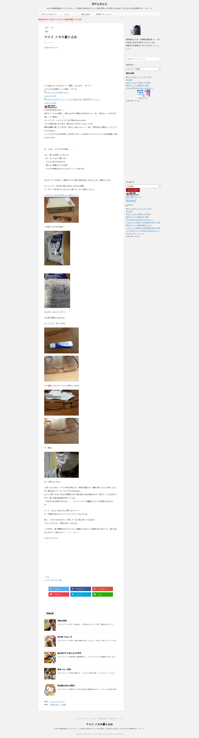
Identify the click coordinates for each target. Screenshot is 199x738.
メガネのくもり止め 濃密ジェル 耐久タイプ (61, 195)
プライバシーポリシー (48, 14)
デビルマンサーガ (57, 702)
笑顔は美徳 (62, 621)
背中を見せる (99, 4)
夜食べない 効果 (64, 669)
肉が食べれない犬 (64, 637)
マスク (48, 580)
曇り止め (55, 580)
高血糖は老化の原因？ (66, 686)
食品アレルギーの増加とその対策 (138, 83)
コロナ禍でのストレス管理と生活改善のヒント (143, 231)
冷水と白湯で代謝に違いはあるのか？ (139, 88)
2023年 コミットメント (104, 14)
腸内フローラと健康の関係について (139, 225)
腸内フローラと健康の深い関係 (137, 85)
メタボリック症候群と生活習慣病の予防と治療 (143, 222)
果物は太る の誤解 (58, 705)
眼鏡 (60, 580)
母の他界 (129, 80)
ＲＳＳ (130, 205)
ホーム (67, 14)
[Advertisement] (81, 65)
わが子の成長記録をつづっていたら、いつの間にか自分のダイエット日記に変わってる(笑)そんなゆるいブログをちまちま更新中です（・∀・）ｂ (99, 728)
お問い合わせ (85, 14)
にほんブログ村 (50, 96)
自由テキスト (143, 98)
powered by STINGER (116, 734)
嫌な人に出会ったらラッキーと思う (139, 77)
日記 (47, 577)
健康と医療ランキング (133, 197)
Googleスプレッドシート (135, 233)
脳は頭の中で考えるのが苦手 (69, 653)
